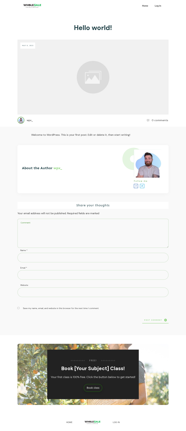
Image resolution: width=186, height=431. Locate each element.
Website (24, 285)
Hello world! (93, 27)
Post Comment (153, 320)
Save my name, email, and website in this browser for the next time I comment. (61, 308)
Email (23, 267)
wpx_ (57, 168)
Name (23, 250)
